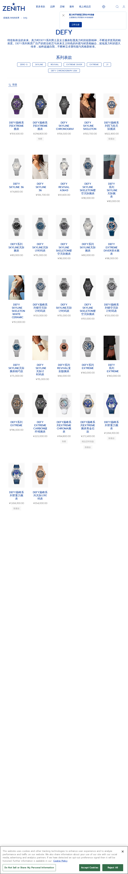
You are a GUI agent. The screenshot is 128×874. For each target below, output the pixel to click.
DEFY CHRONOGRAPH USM (64, 70)
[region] (64, 860)
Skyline (39, 64)
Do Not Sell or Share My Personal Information (29, 867)
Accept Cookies (89, 867)
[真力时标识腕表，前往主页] (13, 6)
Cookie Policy (60, 860)
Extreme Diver (74, 64)
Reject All (113, 867)
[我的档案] (124, 6)
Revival (55, 64)
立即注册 (76, 24)
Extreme (94, 64)
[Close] (122, 851)
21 (107, 64)
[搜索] (117, 6)
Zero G (24, 64)
